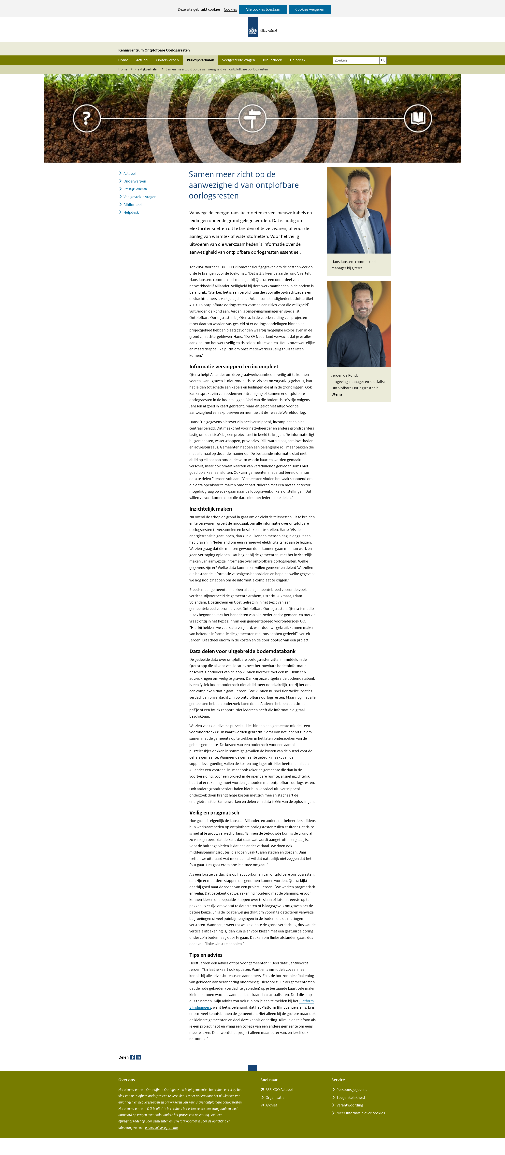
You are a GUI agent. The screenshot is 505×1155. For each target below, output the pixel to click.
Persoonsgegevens (352, 1089)
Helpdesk (297, 60)
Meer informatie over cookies (361, 1113)
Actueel (142, 60)
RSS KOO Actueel (279, 1089)
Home (123, 60)
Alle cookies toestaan (263, 9)
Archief (271, 1105)
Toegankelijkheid (351, 1097)
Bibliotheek (272, 60)
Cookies (230, 9)
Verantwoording (350, 1105)
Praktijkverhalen (200, 60)
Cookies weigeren (309, 9)
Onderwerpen (167, 60)
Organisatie (275, 1097)
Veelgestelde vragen (238, 60)
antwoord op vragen (132, 1115)
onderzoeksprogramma (161, 1127)
